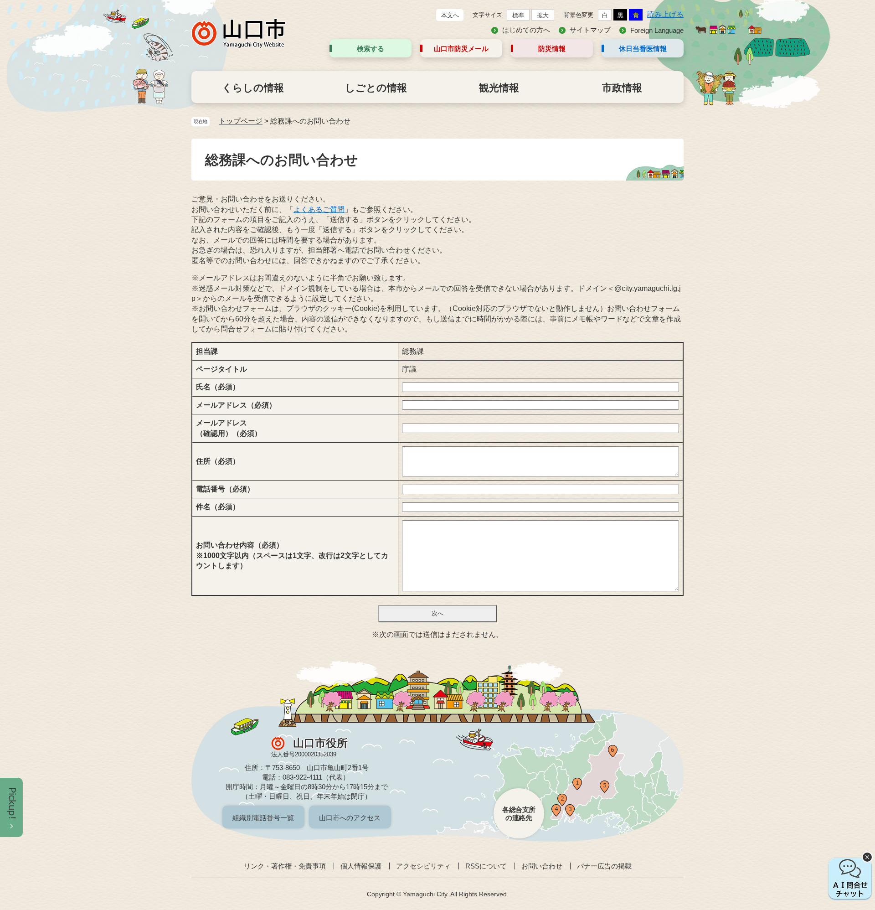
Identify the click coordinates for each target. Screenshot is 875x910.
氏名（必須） (218, 387)
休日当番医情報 (643, 48)
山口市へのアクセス (350, 818)
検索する (370, 48)
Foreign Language (657, 30)
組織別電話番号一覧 (263, 818)
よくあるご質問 (319, 209)
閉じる (867, 857)
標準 (518, 15)
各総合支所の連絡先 (518, 814)
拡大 (543, 15)
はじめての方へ (526, 30)
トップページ (240, 121)
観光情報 (499, 87)
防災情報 (552, 48)
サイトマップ (590, 30)
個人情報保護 (360, 866)
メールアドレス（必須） (236, 405)
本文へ (450, 15)
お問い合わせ (541, 866)
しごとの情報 (376, 87)
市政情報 (622, 87)
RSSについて (486, 866)
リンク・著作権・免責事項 (285, 866)
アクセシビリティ (423, 866)
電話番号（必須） (225, 489)
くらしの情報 (253, 87)
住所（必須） (218, 461)
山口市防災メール (461, 48)
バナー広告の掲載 (604, 866)
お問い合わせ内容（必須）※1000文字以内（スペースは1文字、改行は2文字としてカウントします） (292, 555)
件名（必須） (218, 507)
